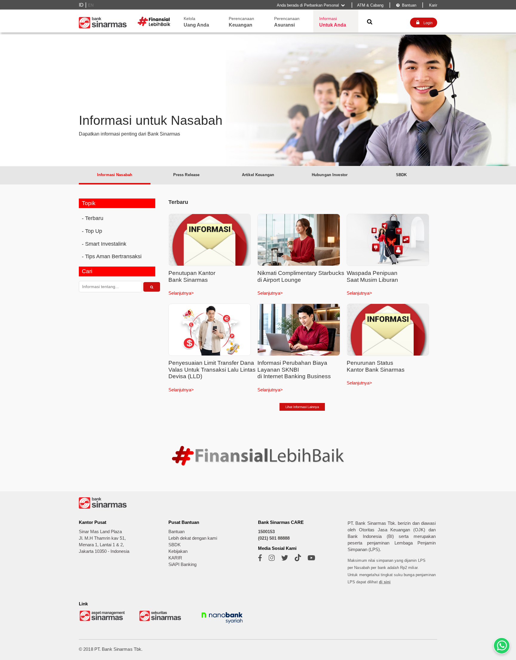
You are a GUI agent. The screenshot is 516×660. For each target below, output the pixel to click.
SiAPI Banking (182, 564)
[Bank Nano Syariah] (222, 624)
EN (90, 5)
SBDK (174, 544)
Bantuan (406, 5)
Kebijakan (178, 551)
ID (81, 4)
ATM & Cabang (370, 5)
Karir (432, 5)
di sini (385, 582)
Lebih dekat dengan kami (192, 538)
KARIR (175, 558)
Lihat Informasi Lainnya (302, 407)
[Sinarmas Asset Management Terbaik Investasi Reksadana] (103, 620)
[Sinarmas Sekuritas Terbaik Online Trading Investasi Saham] (162, 620)
